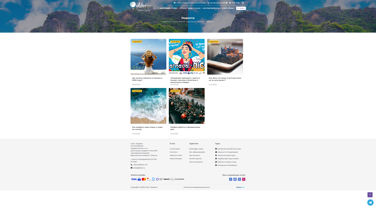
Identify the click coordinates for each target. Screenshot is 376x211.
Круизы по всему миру (227, 162)
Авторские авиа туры (226, 155)
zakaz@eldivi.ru (139, 168)
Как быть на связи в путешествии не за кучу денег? (225, 79)
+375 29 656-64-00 (140, 165)
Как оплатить (194, 155)
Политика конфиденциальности (197, 187)
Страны (183, 8)
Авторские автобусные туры (229, 149)
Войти (242, 8)
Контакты (174, 152)
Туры (190, 8)
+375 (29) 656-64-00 (216, 3)
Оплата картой (195, 159)
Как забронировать (197, 152)
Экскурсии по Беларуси (227, 165)
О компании (175, 149)
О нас (197, 8)
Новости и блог (176, 155)
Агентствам (227, 8)
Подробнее (137, 41)
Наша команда (176, 159)
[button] (243, 3)
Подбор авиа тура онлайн (228, 159)
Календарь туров (168, 8)
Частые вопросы (211, 8)
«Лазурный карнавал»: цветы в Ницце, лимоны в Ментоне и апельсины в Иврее (185, 80)
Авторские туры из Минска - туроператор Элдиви (183, 22)
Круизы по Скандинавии (228, 152)
